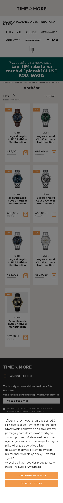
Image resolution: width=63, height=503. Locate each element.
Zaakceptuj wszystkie (31, 475)
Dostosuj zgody (31, 483)
